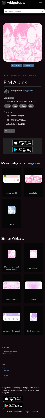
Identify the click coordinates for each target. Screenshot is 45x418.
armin (8, 106)
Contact (5, 370)
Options (8, 131)
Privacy (5, 375)
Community (7, 373)
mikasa (23, 106)
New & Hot (6, 354)
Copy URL (17, 65)
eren (15, 106)
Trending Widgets (9, 351)
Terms (5, 378)
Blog (4, 368)
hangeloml (28, 90)
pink (30, 106)
